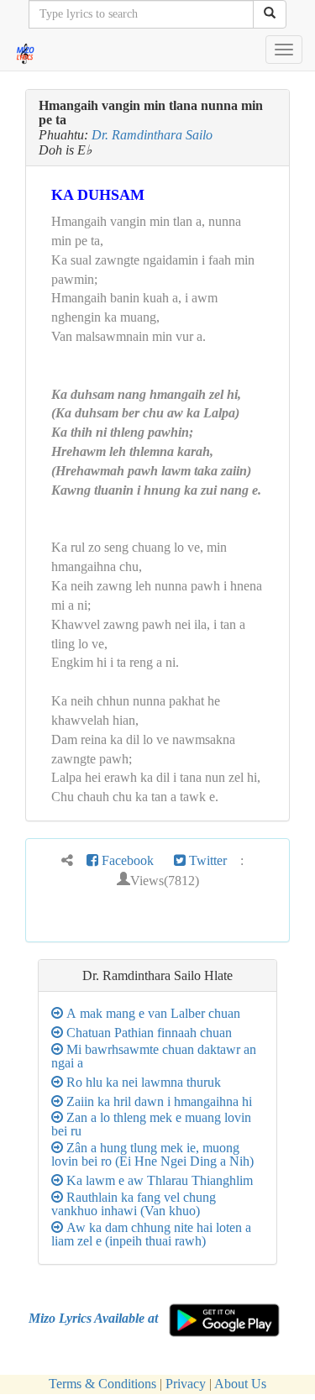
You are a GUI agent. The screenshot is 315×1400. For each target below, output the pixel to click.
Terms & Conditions (102, 1383)
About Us (240, 1383)
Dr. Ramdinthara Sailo (152, 135)
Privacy (185, 1383)
